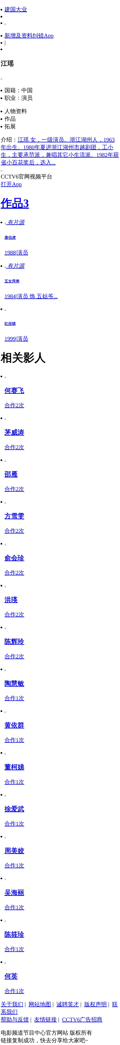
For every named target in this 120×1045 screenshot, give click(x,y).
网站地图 (40, 1004)
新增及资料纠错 (29, 36)
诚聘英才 (67, 1004)
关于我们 (12, 1004)
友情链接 (45, 1019)
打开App (11, 184)
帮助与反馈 (15, 1019)
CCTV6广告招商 (82, 1019)
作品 (15, 203)
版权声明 (95, 1004)
